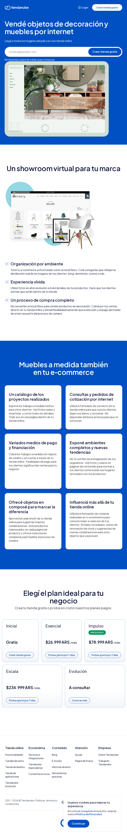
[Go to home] (17, 8)
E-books (57, 760)
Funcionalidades (14, 754)
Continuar (78, 823)
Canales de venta (14, 760)
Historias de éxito (61, 766)
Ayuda (78, 754)
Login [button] (85, 7)
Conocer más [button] (79, 700)
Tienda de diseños (15, 766)
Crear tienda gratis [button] (107, 7)
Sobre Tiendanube (108, 754)
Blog (54, 754)
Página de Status (84, 760)
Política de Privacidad (89, 814)
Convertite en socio (39, 773)
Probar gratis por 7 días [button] (61, 654)
